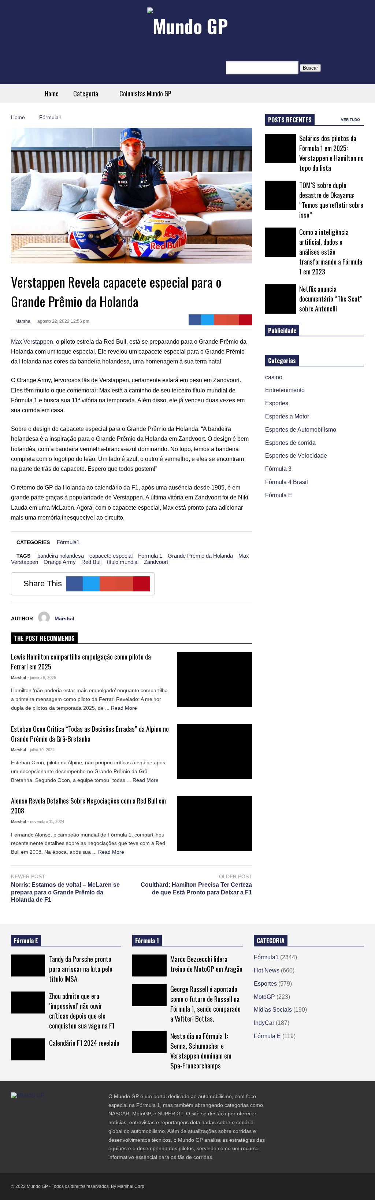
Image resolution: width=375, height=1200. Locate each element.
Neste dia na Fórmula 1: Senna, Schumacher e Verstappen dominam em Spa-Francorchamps (200, 1050)
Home (52, 93)
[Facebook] (195, 319)
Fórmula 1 (150, 556)
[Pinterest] (245, 319)
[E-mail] (233, 319)
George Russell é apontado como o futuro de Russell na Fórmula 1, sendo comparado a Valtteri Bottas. (205, 1003)
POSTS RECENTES (290, 119)
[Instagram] (40, 1110)
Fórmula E (278, 495)
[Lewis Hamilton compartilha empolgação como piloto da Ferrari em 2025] (214, 679)
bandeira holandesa (60, 556)
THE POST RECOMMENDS (44, 638)
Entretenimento (285, 390)
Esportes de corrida (290, 443)
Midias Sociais (273, 1010)
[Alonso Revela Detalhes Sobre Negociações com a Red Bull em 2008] (214, 823)
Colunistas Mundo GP (145, 93)
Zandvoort (156, 562)
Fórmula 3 (278, 469)
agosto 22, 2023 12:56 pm (63, 321)
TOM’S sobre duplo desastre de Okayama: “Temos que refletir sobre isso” (331, 199)
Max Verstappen (32, 342)
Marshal (22, 321)
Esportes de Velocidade (296, 456)
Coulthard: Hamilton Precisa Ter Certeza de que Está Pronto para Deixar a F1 (196, 889)
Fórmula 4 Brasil (286, 482)
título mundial (122, 562)
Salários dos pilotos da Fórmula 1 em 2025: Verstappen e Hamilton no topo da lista (331, 153)
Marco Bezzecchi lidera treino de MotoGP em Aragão (206, 964)
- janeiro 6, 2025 (41, 677)
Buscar (310, 68)
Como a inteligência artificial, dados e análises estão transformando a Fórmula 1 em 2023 (330, 251)
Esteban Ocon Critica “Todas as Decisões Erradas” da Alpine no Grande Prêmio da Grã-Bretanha (90, 733)
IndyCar (264, 1023)
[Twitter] (207, 319)
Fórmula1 (68, 542)
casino (273, 377)
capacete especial (111, 556)
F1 (134, 487)
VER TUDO (351, 120)
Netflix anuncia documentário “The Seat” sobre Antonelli (331, 298)
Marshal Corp (130, 1186)
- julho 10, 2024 (41, 749)
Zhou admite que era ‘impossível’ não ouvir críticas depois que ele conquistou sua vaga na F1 (82, 1010)
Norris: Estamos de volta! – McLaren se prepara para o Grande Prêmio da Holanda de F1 (65, 892)
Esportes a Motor (287, 416)
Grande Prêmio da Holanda (200, 556)
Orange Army (60, 562)
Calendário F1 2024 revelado (84, 1043)
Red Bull (91, 562)
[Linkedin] (67, 1110)
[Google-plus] (220, 319)
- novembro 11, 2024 (45, 821)
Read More (124, 708)
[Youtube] (53, 1110)
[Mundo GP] (187, 25)
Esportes (276, 403)
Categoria (86, 93)
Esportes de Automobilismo (300, 430)
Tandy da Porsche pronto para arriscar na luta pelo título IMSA (80, 968)
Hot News (266, 970)
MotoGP (264, 997)
